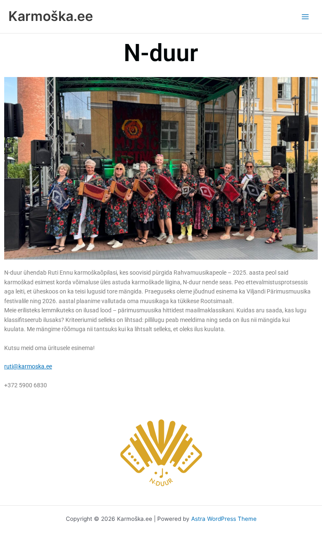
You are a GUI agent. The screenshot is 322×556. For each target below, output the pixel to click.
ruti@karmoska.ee (28, 366)
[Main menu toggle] (305, 16)
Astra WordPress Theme (224, 518)
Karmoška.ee (50, 16)
